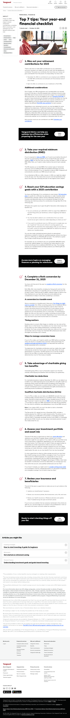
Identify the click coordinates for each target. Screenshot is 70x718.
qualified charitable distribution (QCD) (36, 343)
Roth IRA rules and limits (44, 103)
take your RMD (41, 157)
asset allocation (57, 436)
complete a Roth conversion (54, 284)
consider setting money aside (57, 467)
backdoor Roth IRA (58, 96)
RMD (31, 160)
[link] (60, 28)
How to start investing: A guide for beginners (21, 547)
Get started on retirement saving (16, 555)
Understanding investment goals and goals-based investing (26, 562)
